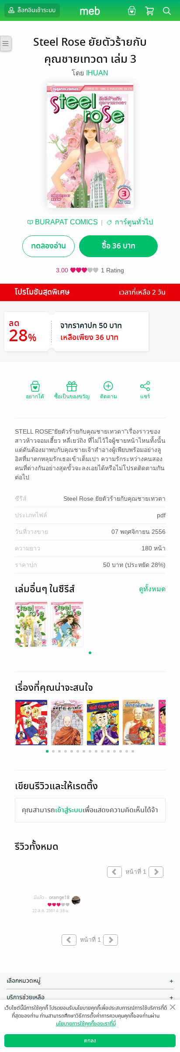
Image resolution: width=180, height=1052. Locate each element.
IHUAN (97, 73)
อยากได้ (35, 397)
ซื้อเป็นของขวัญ (72, 397)
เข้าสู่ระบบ (69, 810)
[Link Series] (31, 623)
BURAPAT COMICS (66, 222)
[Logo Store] (90, 10)
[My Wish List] (130, 10)
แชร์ (145, 397)
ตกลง (90, 1041)
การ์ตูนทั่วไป (134, 222)
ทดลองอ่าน (48, 246)
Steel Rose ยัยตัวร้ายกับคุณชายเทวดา (114, 498)
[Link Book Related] (31, 723)
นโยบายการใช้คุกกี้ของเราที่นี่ (86, 1024)
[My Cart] (149, 10)
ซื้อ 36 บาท (118, 246)
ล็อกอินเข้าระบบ (35, 10)
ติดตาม (108, 397)
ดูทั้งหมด (152, 589)
